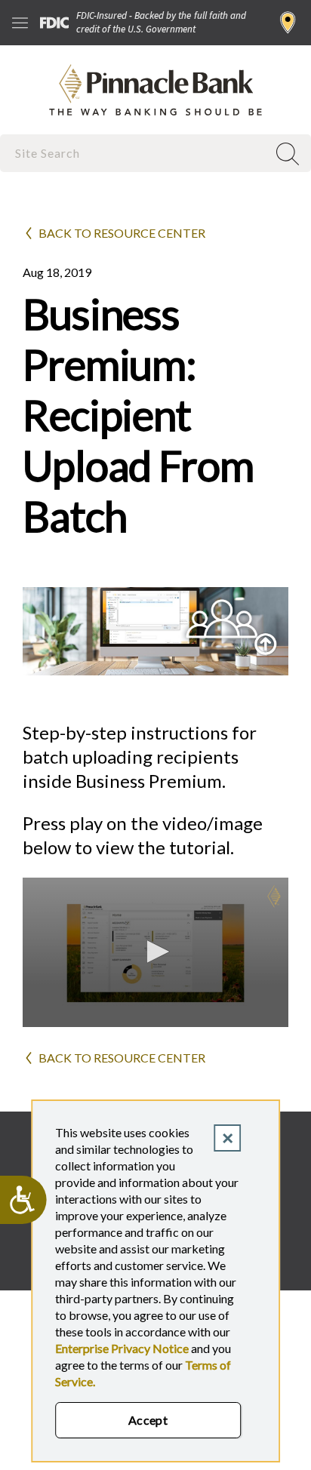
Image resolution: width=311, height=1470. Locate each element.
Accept (148, 1420)
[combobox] (135, 153)
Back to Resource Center (121, 233)
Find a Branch (288, 22)
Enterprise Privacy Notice (122, 1348)
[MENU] (20, 22)
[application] (155, 952)
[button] (155, 951)
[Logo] (274, 896)
